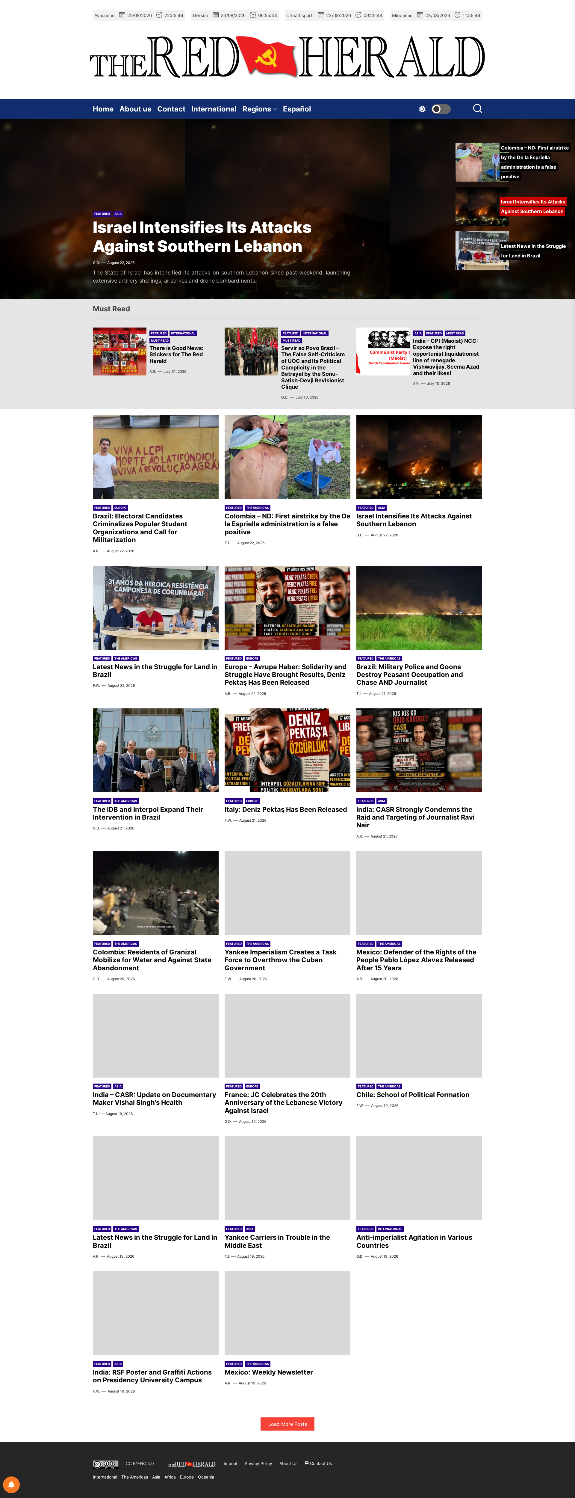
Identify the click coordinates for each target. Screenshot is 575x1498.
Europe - (189, 1476)
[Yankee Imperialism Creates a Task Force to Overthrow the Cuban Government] (287, 893)
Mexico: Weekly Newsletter (269, 1372)
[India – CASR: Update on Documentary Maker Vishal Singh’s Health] (156, 1036)
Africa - (172, 1476)
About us (135, 109)
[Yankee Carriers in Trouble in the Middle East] (287, 1178)
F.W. (96, 685)
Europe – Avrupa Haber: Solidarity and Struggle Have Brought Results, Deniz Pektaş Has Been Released (285, 675)
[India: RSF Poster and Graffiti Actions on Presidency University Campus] (156, 1313)
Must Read (160, 340)
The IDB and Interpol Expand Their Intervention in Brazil (148, 813)
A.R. (152, 371)
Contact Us (320, 1463)
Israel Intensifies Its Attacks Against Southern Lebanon (202, 236)
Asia (118, 213)
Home (103, 109)
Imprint (230, 1463)
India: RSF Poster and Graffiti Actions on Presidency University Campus (152, 1376)
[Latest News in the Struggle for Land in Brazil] (156, 608)
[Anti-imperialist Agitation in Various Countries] (419, 1178)
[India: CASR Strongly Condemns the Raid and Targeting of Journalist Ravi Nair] (419, 750)
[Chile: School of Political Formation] (419, 1036)
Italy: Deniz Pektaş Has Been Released (286, 809)
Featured (102, 213)
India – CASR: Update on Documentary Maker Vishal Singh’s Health (154, 1098)
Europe (120, 507)
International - (107, 1476)
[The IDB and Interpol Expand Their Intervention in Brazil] (156, 750)
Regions (257, 109)
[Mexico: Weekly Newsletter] (287, 1313)
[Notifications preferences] (11, 1484)
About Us (288, 1463)
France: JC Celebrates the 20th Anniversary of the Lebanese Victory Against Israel (284, 1102)
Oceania (206, 1476)
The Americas (257, 507)
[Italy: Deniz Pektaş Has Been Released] (287, 750)
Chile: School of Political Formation (413, 1095)
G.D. (96, 262)
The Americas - (136, 1476)
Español (297, 109)
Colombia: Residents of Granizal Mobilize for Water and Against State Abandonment (152, 960)
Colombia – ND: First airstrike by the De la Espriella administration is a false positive (287, 524)
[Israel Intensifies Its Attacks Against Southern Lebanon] (419, 457)
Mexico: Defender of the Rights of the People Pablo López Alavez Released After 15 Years (416, 960)
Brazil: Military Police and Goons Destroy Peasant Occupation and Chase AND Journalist (409, 675)
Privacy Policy (258, 1463)
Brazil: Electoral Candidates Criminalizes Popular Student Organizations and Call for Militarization (140, 528)
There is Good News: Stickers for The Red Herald (176, 354)
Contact (171, 109)
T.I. (227, 543)
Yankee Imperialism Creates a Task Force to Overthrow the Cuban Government (281, 960)
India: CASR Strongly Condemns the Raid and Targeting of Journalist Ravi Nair (415, 817)
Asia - (158, 1476)
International (214, 109)
